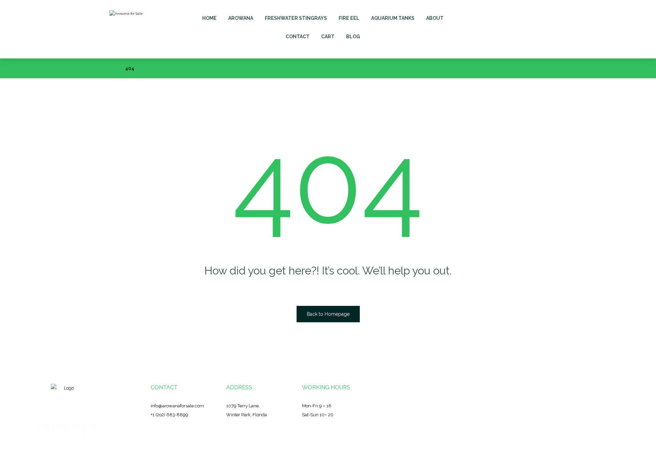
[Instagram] (73, 430)
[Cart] (510, 14)
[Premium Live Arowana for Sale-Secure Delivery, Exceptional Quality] (128, 29)
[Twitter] (58, 430)
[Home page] (111, 68)
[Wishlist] (525, 14)
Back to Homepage (328, 314)
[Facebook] (43, 430)
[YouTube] (88, 430)
